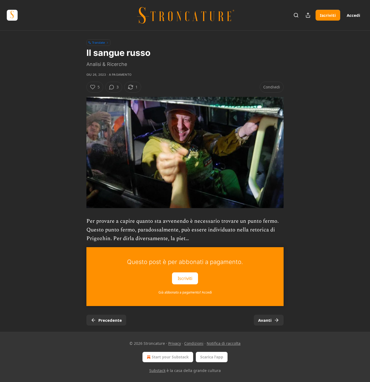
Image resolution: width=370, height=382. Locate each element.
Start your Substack (170, 356)
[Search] (296, 15)
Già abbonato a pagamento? (185, 292)
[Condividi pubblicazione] (308, 15)
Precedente (110, 320)
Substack (157, 370)
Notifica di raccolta (224, 343)
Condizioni (193, 343)
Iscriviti (328, 15)
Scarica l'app (211, 356)
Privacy (174, 343)
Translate (98, 42)
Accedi (353, 15)
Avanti (265, 320)
